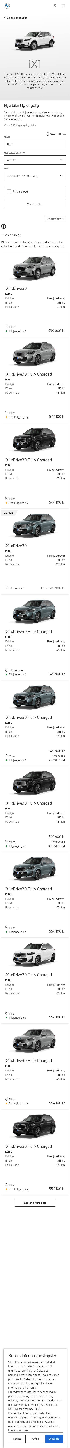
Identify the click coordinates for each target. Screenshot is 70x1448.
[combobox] (35, 160)
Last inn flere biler (35, 1202)
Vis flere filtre (35, 204)
